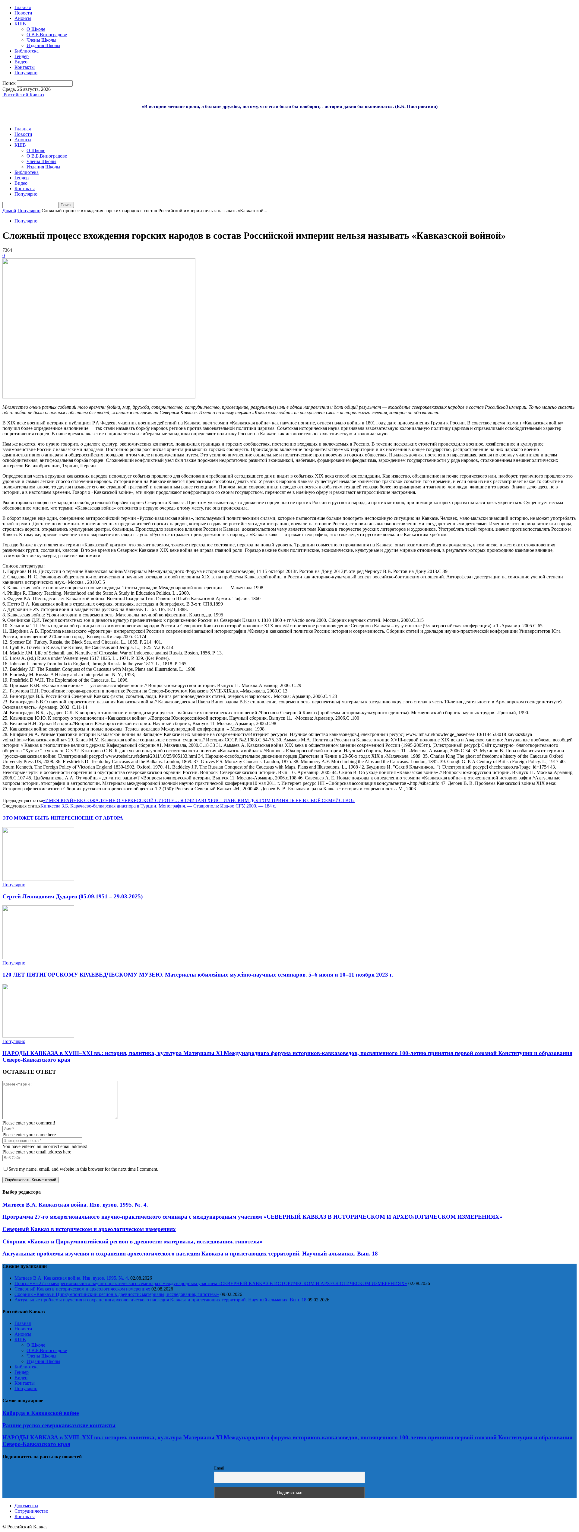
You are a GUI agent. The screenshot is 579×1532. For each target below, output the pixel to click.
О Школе (36, 29)
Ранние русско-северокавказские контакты (58, 1425)
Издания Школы (43, 45)
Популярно (25, 72)
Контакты (24, 67)
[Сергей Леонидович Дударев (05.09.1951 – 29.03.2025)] (38, 879)
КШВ (20, 23)
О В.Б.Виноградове (47, 34)
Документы (26, 1505)
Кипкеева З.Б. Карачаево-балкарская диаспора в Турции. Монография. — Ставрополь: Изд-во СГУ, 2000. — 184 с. (158, 805)
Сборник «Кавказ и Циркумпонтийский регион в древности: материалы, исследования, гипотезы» (132, 1241)
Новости (23, 12)
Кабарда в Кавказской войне (40, 1413)
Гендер (21, 56)
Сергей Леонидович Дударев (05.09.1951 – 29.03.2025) (72, 896)
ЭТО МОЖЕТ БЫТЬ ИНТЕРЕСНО (42, 817)
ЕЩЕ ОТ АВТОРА (102, 817)
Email (219, 1468)
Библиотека (26, 50)
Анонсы (22, 18)
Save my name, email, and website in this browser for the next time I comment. (83, 1169)
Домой (9, 210)
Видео (20, 61)
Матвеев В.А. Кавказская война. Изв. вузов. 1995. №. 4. (75, 1204)
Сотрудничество (31, 1511)
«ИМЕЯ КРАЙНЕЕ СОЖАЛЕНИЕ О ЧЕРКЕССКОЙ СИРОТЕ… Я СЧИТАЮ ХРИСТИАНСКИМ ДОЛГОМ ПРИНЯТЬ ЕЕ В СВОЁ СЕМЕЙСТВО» (199, 800)
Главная (22, 7)
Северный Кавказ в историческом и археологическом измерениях (89, 1229)
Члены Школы (41, 40)
